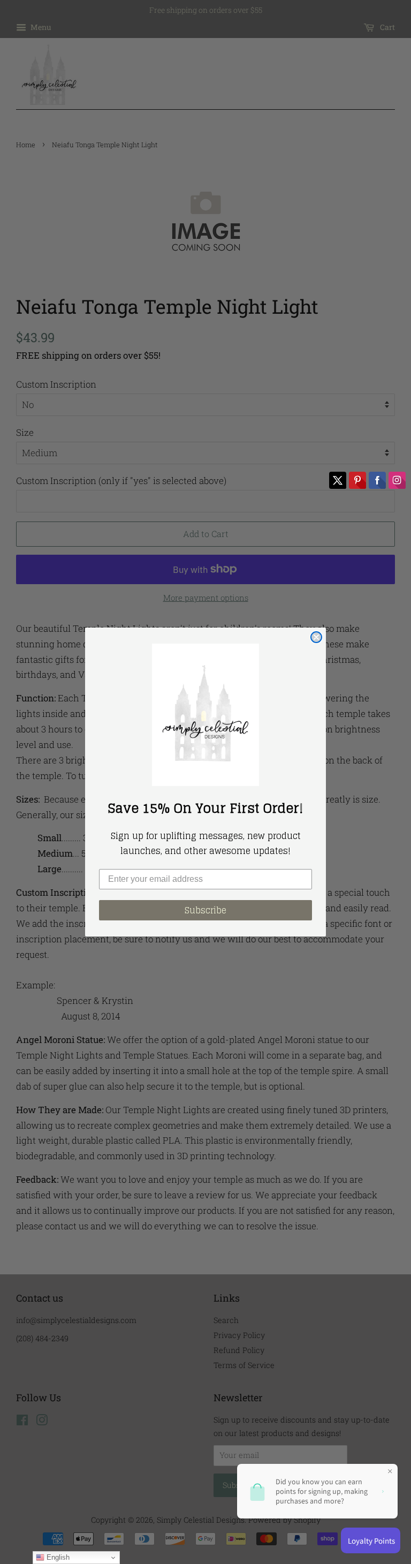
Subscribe (205, 910)
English (57, 1557)
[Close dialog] (316, 637)
